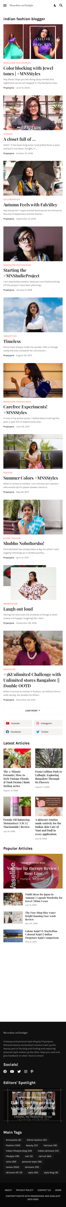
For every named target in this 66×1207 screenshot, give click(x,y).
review (12, 1167)
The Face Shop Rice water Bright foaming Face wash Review (40, 916)
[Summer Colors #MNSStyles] (33, 451)
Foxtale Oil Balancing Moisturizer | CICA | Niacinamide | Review (16, 823)
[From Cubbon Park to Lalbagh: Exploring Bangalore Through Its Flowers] (49, 758)
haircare (50, 1145)
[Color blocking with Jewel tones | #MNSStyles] (33, 41)
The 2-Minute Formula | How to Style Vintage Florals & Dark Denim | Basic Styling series (16, 779)
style (33, 1172)
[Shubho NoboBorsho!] (33, 517)
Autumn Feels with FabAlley (30, 204)
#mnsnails (13, 1140)
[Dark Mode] (55, 5)
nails (11, 1161)
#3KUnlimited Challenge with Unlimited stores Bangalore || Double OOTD (32, 679)
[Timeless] (33, 314)
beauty (32, 1145)
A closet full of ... (19, 139)
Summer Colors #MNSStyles (30, 478)
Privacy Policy (24, 1190)
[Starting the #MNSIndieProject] (33, 243)
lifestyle (12, 1156)
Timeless (12, 341)
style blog (51, 1172)
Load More (31, 710)
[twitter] (19, 1071)
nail (29, 1156)
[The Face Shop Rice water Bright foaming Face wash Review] (13, 917)
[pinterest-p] (32, 1071)
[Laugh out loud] (33, 582)
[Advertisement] (33, 983)
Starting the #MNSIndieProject (21, 272)
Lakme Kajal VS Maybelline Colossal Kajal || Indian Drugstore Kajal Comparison (42, 935)
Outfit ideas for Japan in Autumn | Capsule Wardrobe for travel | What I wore (43, 898)
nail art (45, 1156)
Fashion (13, 1145)
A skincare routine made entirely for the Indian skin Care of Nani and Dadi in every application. (48, 827)
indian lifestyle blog (19, 1150)
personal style (32, 1161)
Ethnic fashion (37, 1140)
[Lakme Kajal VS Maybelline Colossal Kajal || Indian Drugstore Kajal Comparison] (13, 936)
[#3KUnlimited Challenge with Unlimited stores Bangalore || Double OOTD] (33, 648)
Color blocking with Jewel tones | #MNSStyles (28, 70)
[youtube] (12, 1071)
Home (58, 1190)
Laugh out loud (18, 609)
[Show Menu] (4, 5)
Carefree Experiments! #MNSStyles (25, 409)
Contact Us (44, 1190)
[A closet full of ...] (33, 112)
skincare (32, 1167)
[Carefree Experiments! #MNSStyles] (33, 380)
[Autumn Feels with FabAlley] (33, 178)
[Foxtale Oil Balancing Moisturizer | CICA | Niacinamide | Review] (17, 806)
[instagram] (25, 1071)
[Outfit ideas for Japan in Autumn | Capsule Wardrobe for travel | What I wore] (13, 899)
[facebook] (5, 1071)
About (8, 1190)
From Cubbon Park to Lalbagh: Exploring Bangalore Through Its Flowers (48, 777)
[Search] (61, 5)
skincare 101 (14, 1172)
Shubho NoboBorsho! (23, 543)
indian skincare (48, 1150)
